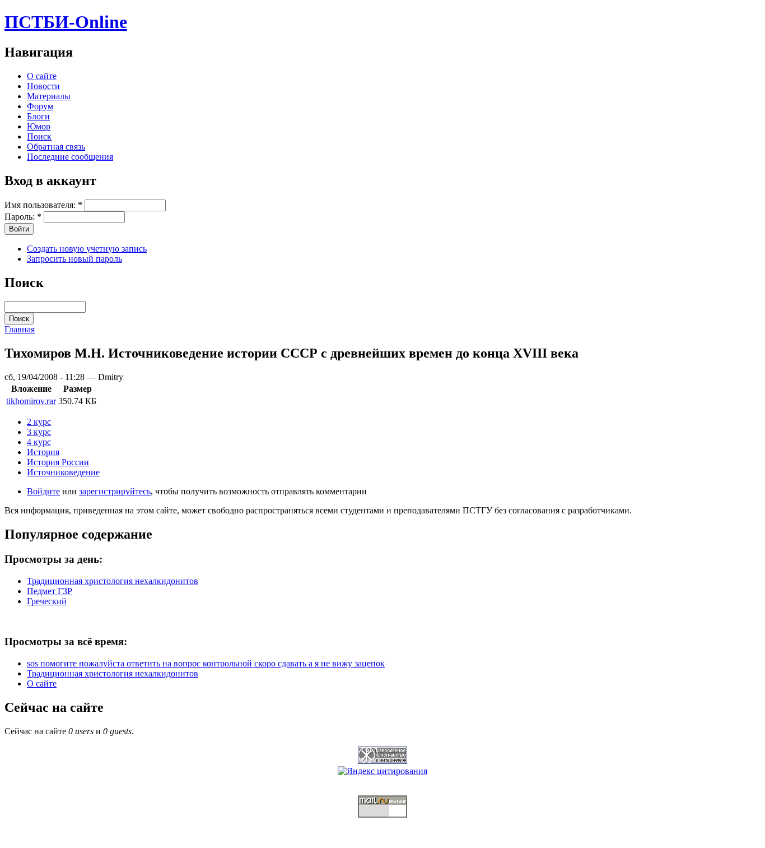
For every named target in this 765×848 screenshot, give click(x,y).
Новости (43, 86)
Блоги (38, 116)
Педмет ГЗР (49, 591)
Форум (40, 106)
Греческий (47, 601)
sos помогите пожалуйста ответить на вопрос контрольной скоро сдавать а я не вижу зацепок (206, 663)
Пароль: (22, 216)
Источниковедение (63, 472)
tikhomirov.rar (31, 401)
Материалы (49, 96)
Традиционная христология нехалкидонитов (112, 581)
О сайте (42, 76)
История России (58, 462)
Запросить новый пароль (74, 258)
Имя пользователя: (43, 205)
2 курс (39, 422)
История (43, 452)
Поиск (39, 136)
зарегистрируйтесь (115, 491)
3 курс (39, 432)
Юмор (38, 126)
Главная (19, 329)
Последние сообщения (70, 156)
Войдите (43, 491)
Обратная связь (56, 146)
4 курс (39, 442)
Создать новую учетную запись (87, 248)
